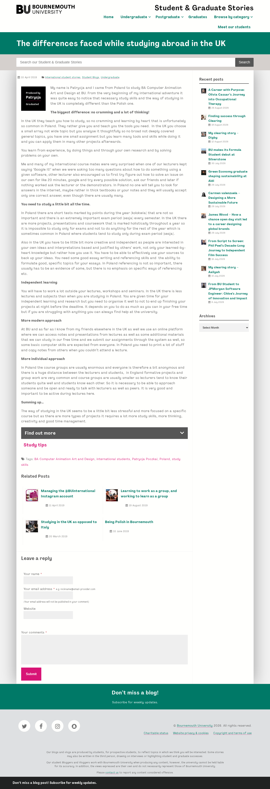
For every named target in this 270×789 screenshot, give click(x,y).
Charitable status (156, 733)
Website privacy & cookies (191, 733)
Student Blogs (90, 77)
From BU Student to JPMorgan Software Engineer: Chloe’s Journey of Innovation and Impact (228, 291)
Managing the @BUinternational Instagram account (68, 493)
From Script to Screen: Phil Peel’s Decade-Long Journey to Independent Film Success (226, 248)
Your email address (59, 589)
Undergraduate (134, 17)
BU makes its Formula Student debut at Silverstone (224, 154)
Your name (32, 574)
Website (30, 609)
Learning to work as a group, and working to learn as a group (149, 493)
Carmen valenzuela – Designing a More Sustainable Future (224, 198)
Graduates (197, 17)
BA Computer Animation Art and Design (64, 459)
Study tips (35, 445)
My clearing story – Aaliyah (223, 269)
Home (109, 17)
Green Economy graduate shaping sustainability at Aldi (227, 176)
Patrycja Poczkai (145, 459)
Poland (165, 459)
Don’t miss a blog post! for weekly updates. (55, 783)
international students (113, 459)
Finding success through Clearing (226, 118)
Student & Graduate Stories (204, 7)
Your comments (33, 632)
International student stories (62, 77)
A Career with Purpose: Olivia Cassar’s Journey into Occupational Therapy (226, 97)
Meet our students (234, 27)
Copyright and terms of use (232, 733)
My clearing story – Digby (223, 135)
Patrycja (33, 97)
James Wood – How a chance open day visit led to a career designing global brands (227, 221)
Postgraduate (168, 17)
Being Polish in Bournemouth (129, 521)
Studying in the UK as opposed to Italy (69, 524)
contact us (112, 772)
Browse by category (231, 17)
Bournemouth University (46, 9)
